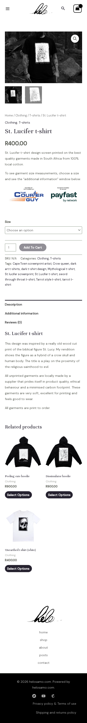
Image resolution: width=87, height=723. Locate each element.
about (43, 647)
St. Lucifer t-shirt (46, 274)
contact (44, 663)
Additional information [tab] (21, 313)
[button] (63, 9)
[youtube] (43, 696)
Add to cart (33, 247)
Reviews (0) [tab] (13, 322)
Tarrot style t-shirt (48, 279)
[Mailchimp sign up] (53, 696)
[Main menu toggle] (7, 8)
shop (43, 640)
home (43, 632)
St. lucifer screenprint (19, 274)
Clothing (21, 115)
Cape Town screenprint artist (32, 264)
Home (9, 115)
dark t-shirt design (33, 269)
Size (8, 222)
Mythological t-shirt (61, 269)
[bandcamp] (34, 696)
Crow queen (61, 264)
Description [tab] (13, 304)
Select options (18, 495)
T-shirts (34, 115)
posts (43, 655)
